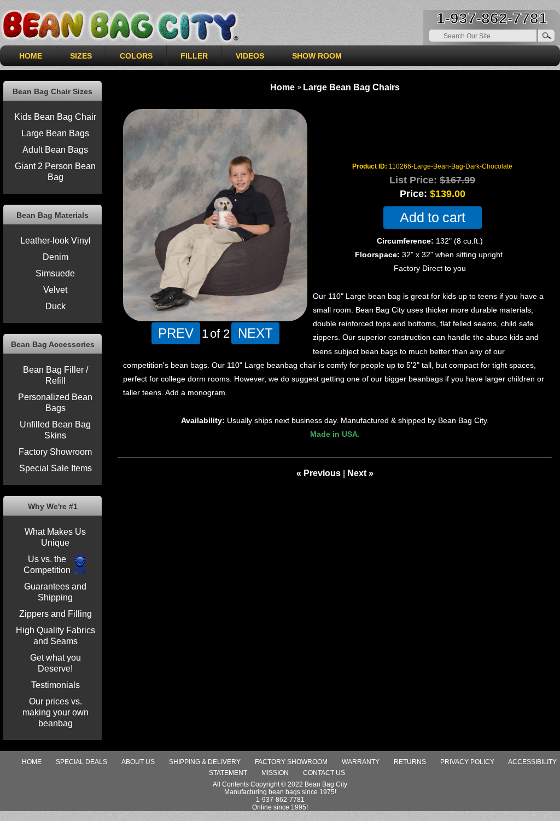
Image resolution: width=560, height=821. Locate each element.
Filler (194, 55)
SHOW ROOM (317, 55)
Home (282, 87)
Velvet (55, 289)
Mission (275, 773)
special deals (81, 762)
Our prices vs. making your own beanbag (55, 712)
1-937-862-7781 (491, 18)
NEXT (255, 332)
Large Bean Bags (55, 133)
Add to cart (432, 217)
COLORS (136, 55)
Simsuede (55, 273)
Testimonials (55, 685)
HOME (30, 55)
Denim (55, 257)
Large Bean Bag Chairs (351, 87)
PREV (176, 332)
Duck (55, 306)
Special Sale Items (55, 468)
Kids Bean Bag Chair (55, 117)
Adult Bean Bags (55, 149)
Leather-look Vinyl (55, 240)
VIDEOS (250, 55)
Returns (410, 762)
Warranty (361, 762)
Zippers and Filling (55, 613)
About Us (138, 762)
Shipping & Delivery (205, 762)
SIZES (81, 55)
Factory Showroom (55, 451)
